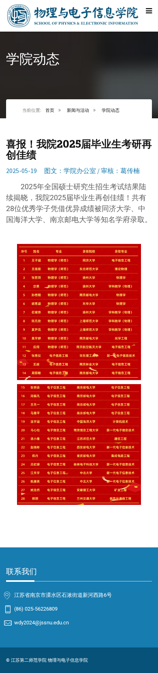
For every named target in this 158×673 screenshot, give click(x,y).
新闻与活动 (78, 110)
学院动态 (111, 110)
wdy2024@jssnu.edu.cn (41, 622)
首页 (49, 110)
